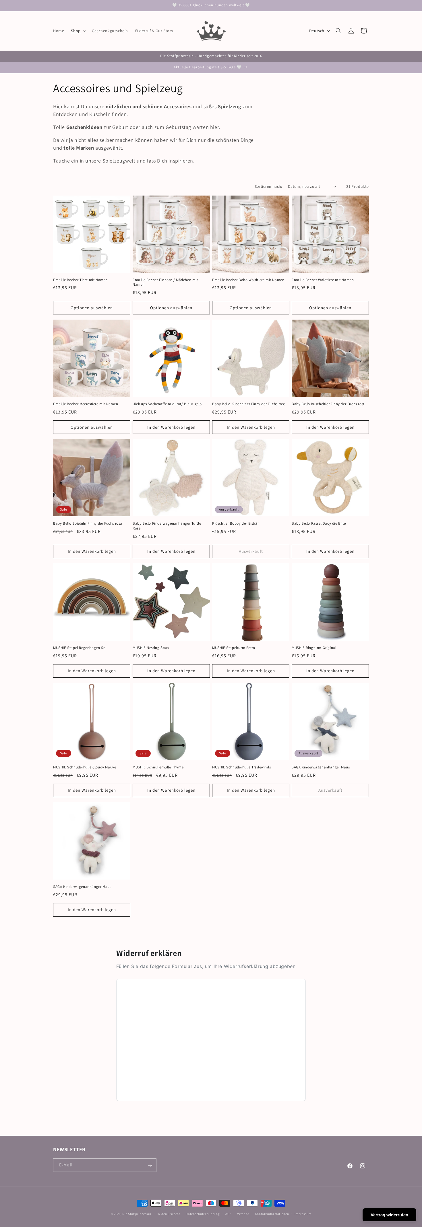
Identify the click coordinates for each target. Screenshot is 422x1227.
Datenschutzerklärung (203, 1213)
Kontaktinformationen (272, 1213)
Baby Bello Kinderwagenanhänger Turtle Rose (167, 526)
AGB (228, 1213)
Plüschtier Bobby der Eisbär (235, 523)
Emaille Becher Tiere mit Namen (80, 280)
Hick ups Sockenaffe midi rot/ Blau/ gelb (167, 404)
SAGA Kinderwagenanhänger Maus (321, 767)
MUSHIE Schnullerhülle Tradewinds (241, 767)
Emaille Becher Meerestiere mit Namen (85, 404)
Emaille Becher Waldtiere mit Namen (323, 280)
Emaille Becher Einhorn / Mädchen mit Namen (165, 282)
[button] (77, 31)
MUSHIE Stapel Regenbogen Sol (80, 648)
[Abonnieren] (150, 1165)
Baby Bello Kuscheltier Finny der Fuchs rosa (249, 404)
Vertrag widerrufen (389, 1214)
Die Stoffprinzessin (137, 1214)
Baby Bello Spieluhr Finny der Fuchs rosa (87, 523)
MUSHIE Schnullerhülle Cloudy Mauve (84, 767)
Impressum (303, 1213)
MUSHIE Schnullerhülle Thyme (158, 767)
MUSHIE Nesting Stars (151, 648)
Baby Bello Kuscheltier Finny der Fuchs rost (328, 404)
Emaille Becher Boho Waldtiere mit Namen (248, 280)
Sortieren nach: (268, 186)
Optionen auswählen (92, 307)
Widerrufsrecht (169, 1213)
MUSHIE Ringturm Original (314, 648)
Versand (243, 1213)
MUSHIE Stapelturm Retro (233, 648)
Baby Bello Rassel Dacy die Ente (319, 523)
